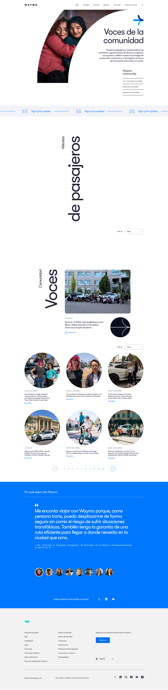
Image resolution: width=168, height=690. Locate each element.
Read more (72, 332)
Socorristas (28, 649)
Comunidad (117, 5)
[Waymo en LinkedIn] (120, 677)
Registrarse (102, 640)
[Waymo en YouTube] (137, 677)
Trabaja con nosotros (131, 5)
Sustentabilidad (63, 657)
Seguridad (106, 5)
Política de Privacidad (65, 637)
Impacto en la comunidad (131, 92)
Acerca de (96, 5)
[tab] (39, 572)
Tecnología (86, 5)
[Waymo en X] (115, 677)
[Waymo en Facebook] (131, 677)
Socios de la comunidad (130, 87)
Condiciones (62, 641)
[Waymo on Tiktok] (142, 677)
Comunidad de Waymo (32, 653)
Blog (25, 637)
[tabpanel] (84, 533)
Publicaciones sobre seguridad (68, 649)
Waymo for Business (64, 633)
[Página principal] (31, 4)
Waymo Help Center (31, 657)
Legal (26, 645)
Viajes (77, 5)
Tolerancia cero (63, 645)
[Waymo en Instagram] (126, 677)
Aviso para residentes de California (35, 661)
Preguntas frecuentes (31, 633)
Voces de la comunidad (134, 81)
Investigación (28, 641)
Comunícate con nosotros (66, 653)
